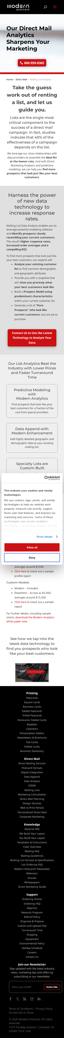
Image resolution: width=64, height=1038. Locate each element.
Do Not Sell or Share (21, 1012)
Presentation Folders (32, 733)
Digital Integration (32, 772)
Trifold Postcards (32, 715)
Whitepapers (32, 882)
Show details (44, 536)
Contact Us (32, 956)
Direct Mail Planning (32, 799)
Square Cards (32, 702)
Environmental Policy (32, 943)
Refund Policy (32, 916)
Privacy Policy (44, 1008)
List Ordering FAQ (32, 864)
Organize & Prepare (32, 921)
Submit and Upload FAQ (32, 925)
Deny (32, 557)
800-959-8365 (34, 63)
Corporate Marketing (32, 816)
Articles (32, 878)
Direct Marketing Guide (32, 886)
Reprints (32, 908)
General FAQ (32, 829)
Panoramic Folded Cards (32, 720)
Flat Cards (32, 742)
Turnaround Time (32, 930)
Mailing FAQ (32, 851)
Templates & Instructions (32, 842)
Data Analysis (32, 781)
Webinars (32, 873)
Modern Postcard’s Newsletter (32, 869)
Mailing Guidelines (32, 855)
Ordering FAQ (32, 903)
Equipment (32, 939)
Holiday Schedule (32, 948)
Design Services (32, 803)
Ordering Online (32, 899)
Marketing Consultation (32, 794)
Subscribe (52, 987)
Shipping (32, 934)
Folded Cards (32, 746)
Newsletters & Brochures (32, 737)
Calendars (32, 728)
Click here (20, 571)
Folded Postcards (32, 711)
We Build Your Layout (32, 833)
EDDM (32, 785)
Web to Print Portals (32, 807)
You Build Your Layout (32, 838)
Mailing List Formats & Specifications (32, 860)
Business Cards (32, 706)
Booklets (32, 724)
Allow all (32, 547)
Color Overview (32, 846)
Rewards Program (32, 912)
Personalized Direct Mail (32, 812)
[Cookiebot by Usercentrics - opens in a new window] (45, 478)
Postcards (32, 697)
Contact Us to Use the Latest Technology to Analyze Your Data (32, 337)
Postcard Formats (32, 768)
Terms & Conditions (21, 1008)
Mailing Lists (32, 790)
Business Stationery (32, 751)
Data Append (32, 776)
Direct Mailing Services (32, 763)
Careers (32, 952)
